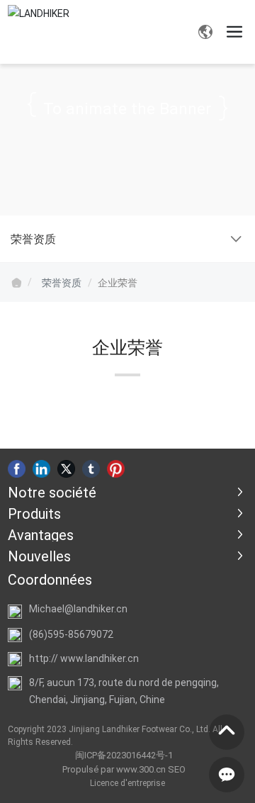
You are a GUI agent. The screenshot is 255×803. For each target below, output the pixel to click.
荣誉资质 (61, 282)
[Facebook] (17, 468)
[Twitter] (66, 468)
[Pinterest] (116, 468)
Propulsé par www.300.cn (114, 769)
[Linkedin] (41, 468)
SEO (177, 769)
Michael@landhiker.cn (78, 608)
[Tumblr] (91, 468)
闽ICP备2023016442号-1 (124, 754)
